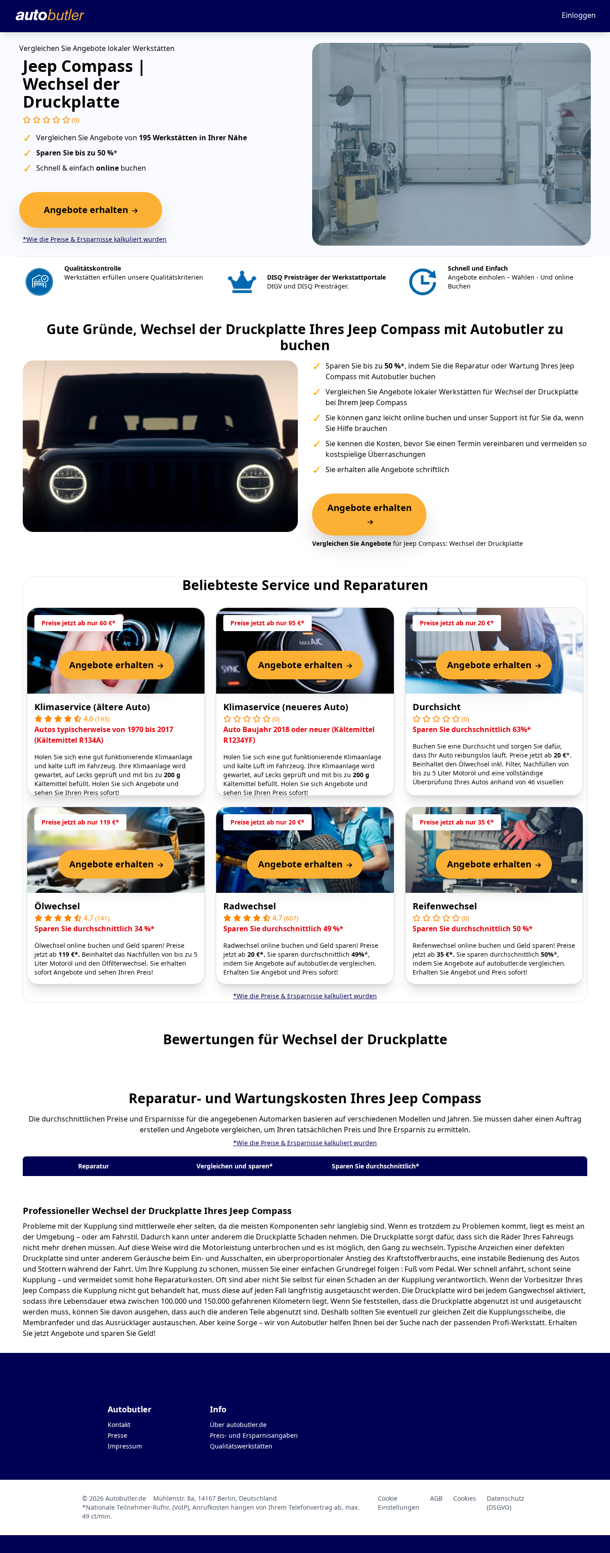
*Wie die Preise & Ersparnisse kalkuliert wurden (95, 239)
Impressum (125, 1446)
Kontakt (119, 1424)
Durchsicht (437, 707)
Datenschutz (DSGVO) (505, 1502)
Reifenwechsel (445, 906)
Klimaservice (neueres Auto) (285, 707)
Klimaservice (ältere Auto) (92, 707)
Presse (117, 1435)
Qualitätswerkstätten (241, 1446)
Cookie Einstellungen (398, 1502)
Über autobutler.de (238, 1424)
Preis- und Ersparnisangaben (254, 1435)
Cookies (464, 1498)
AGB (436, 1498)
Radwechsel (249, 906)
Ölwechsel (57, 906)
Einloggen (579, 15)
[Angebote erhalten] (369, 522)
